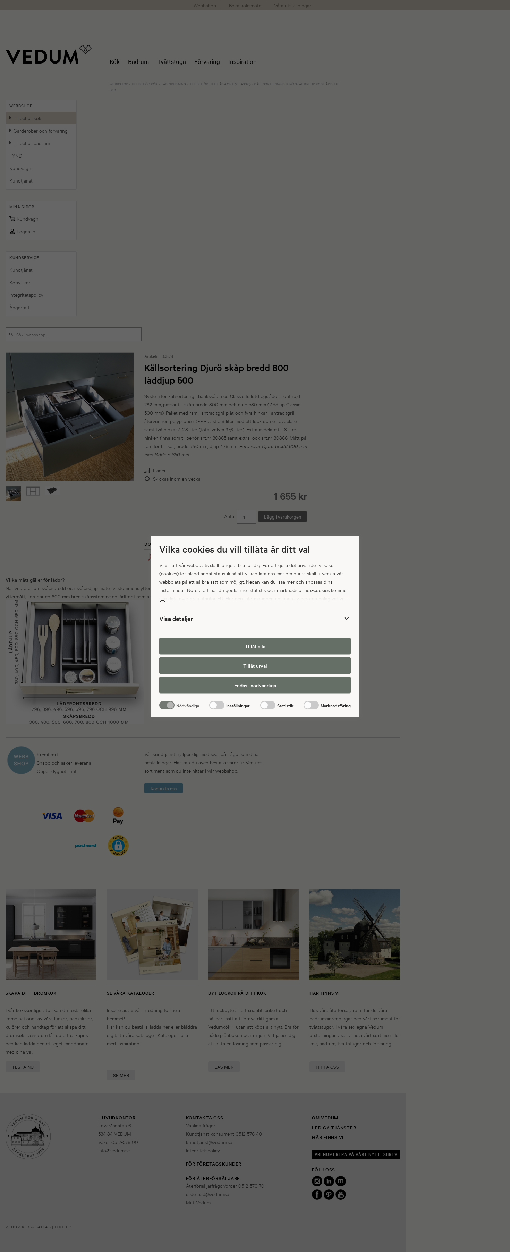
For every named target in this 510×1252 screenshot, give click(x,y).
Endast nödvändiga (255, 684)
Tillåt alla (255, 645)
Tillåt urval (255, 665)
